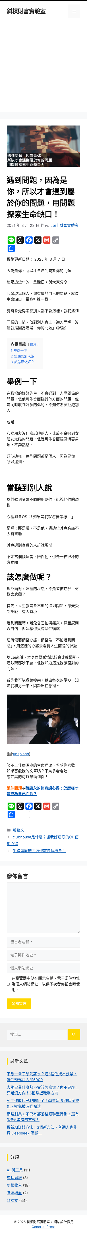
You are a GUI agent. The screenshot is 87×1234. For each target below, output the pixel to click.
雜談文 (18, 830)
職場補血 (14, 1193)
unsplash (21, 754)
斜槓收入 (14, 1185)
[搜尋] (74, 1034)
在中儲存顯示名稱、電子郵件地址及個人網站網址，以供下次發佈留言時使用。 (46, 984)
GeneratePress (44, 1227)
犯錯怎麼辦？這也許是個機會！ (39, 851)
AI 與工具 (15, 1170)
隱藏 (33, 344)
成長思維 (14, 1178)
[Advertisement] (43, 68)
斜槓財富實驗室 (26, 11)
